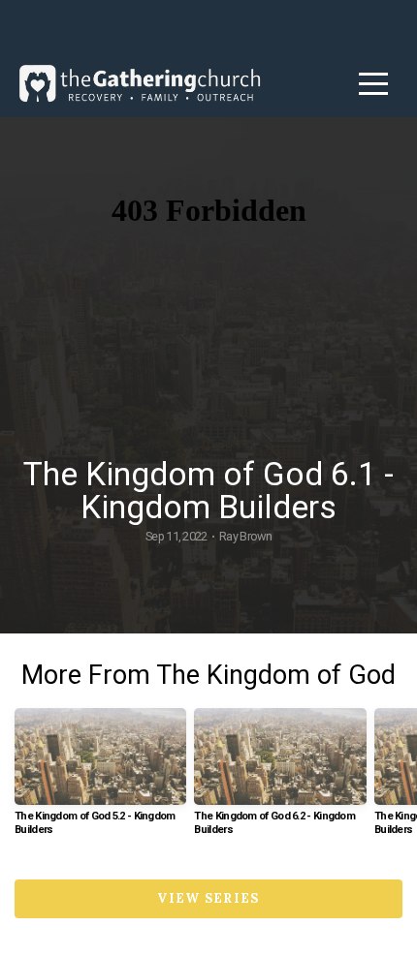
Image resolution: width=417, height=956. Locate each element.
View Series (208, 898)
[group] (100, 779)
